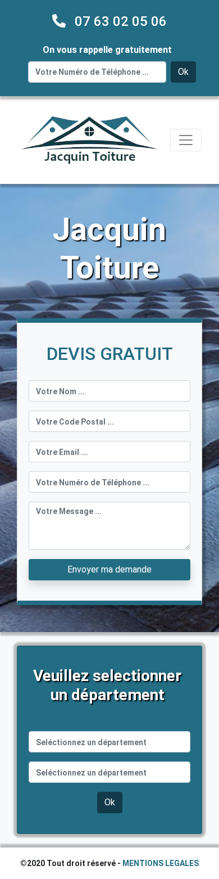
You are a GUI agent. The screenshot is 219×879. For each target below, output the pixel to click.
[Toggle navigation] (186, 140)
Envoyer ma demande (109, 569)
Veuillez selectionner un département (107, 685)
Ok (183, 71)
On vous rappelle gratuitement (107, 49)
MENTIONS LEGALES (160, 863)
